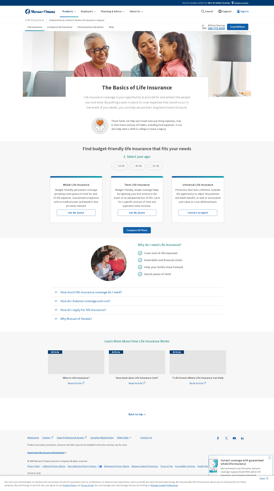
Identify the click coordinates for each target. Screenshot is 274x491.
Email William (237, 26)
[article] (76, 199)
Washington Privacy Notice (116, 466)
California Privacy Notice (53, 466)
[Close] (265, 477)
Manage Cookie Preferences (145, 466)
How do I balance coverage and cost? (85, 301)
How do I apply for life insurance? (83, 310)
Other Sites (123, 437)
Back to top (135, 414)
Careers (46, 437)
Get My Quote (76, 212)
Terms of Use (166, 466)
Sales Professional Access (70, 437)
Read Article (74, 383)
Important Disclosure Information (46, 452)
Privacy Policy (33, 466)
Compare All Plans (137, 230)
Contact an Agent (198, 212)
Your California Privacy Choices (82, 466)
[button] (69, 11)
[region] (137, 483)
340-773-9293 (216, 28)
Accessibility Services (185, 466)
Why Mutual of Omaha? (76, 319)
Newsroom (33, 437)
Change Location (241, 3)
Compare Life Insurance (59, 27)
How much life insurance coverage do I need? (91, 292)
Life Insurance (34, 27)
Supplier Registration (102, 437)
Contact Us (146, 437)
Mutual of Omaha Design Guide (129, 432)
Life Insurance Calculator (90, 27)
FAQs (111, 27)
